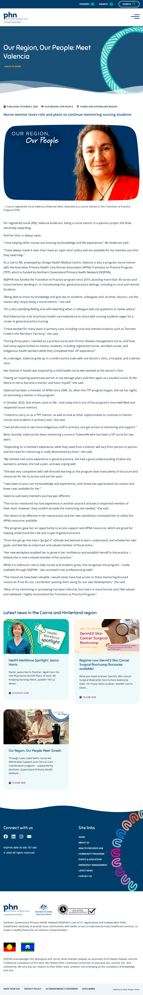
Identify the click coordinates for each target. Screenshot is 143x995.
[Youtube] (29, 836)
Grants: (103, 4)
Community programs (91, 853)
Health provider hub (90, 848)
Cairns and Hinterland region (98, 106)
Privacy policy (32, 988)
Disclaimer (88, 988)
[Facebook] (5, 836)
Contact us (85, 876)
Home (81, 837)
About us (83, 842)
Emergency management (92, 865)
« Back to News (12, 66)
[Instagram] (21, 836)
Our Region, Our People (59, 106)
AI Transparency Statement (62, 988)
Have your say (11, 988)
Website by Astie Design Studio (126, 989)
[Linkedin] (13, 836)
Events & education (90, 859)
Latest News (85, 870)
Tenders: (84, 4)
